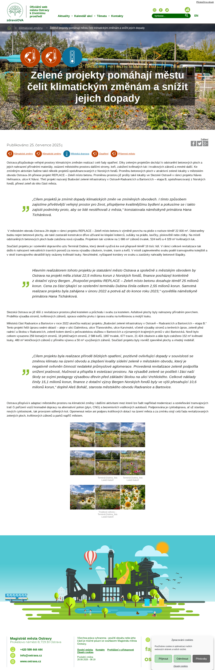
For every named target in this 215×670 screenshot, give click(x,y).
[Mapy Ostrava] (187, 9)
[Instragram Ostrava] (154, 10)
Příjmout (163, 658)
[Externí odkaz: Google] (205, 143)
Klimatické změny (30, 28)
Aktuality (64, 16)
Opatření (104, 153)
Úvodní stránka (85, 650)
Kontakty (117, 16)
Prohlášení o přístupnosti (120, 650)
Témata (102, 16)
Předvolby (201, 658)
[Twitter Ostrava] (167, 10)
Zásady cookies (181, 666)
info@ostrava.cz (31, 655)
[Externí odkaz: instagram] (147, 642)
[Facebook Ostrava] (160, 10)
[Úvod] (9, 28)
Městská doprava (80, 153)
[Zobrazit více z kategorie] (30, 66)
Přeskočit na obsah (205, 2)
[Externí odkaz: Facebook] (193, 143)
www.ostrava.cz (30, 661)
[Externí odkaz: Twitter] (199, 143)
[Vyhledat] (186, 16)
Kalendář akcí (83, 16)
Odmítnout (182, 658)
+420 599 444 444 (31, 649)
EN (196, 15)
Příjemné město (126, 153)
